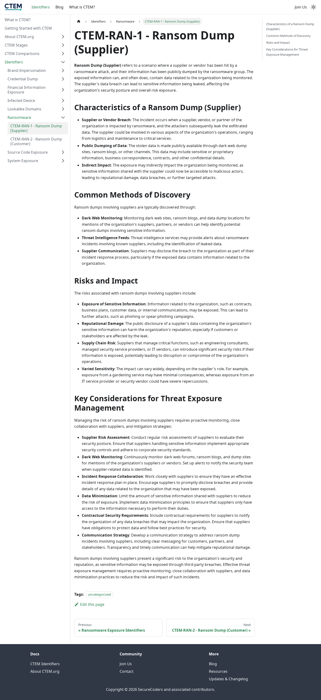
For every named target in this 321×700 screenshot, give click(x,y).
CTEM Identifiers (45, 663)
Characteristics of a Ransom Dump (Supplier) (290, 26)
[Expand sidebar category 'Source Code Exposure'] (63, 152)
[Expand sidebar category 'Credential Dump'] (63, 79)
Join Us (301, 7)
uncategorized (99, 594)
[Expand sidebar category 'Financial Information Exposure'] (63, 90)
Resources (218, 671)
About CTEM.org (44, 671)
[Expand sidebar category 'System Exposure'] (63, 160)
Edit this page (92, 604)
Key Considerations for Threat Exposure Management (287, 51)
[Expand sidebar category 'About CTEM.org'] (63, 36)
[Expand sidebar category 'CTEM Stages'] (63, 45)
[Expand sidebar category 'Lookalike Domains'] (63, 109)
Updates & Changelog (228, 678)
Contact (126, 671)
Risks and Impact (278, 42)
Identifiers (40, 7)
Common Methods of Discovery (288, 36)
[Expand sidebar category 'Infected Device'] (63, 100)
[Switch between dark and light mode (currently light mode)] (313, 7)
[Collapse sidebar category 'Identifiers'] (63, 62)
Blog (59, 7)
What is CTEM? (82, 7)
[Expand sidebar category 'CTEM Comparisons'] (63, 53)
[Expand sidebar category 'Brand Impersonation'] (63, 70)
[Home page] (78, 21)
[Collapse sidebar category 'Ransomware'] (63, 117)
